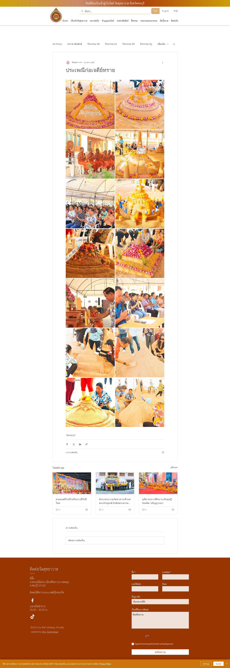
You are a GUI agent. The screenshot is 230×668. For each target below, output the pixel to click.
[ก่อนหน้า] (55, 45)
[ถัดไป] (175, 45)
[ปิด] (226, 664)
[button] (145, 7)
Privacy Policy (105, 663)
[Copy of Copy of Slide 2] (115, 84)
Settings (206, 663)
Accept (218, 663)
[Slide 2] (118, 84)
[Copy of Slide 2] (112, 84)
